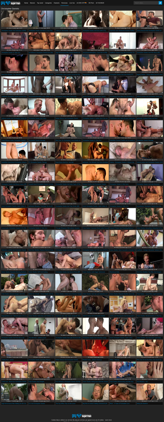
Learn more (108, 420)
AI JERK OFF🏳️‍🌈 (82, 3)
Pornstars (64, 3)
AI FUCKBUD (100, 3)
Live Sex (72, 3)
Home (26, 3)
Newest (32, 3)
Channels (57, 3)
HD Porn (91, 3)
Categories (48, 3)
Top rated (40, 3)
